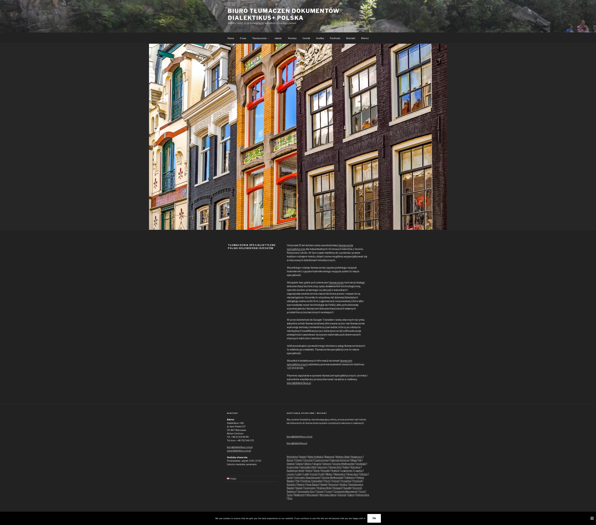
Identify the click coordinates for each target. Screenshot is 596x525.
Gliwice (308, 463)
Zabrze (332, 495)
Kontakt (350, 38)
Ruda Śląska (312, 484)
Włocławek (312, 495)
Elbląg (353, 460)
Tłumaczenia (259, 38)
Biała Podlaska (315, 456)
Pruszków (346, 481)
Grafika (320, 38)
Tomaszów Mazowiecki (345, 491)
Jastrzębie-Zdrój (308, 467)
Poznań (335, 481)
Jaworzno (322, 467)
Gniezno (327, 463)
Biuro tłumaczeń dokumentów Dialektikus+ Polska (284, 14)
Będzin (303, 456)
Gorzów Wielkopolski (343, 463)
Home (231, 38)
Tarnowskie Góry (305, 491)
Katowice (356, 467)
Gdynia (299, 463)
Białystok (329, 456)
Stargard (337, 488)
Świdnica (291, 491)
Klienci (365, 38)
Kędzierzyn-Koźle (295, 470)
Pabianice (350, 477)
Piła (298, 481)
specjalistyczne (296, 249)
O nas (243, 38)
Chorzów (308, 460)
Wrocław (324, 495)
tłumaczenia (346, 245)
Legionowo (347, 470)
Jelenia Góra (335, 467)
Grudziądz (361, 463)
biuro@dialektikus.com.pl (240, 447)
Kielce (309, 470)
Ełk (359, 460)
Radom (301, 484)
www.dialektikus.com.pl (239, 450)
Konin (317, 470)
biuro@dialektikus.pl (299, 383)
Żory (290, 498)
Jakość (278, 38)
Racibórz (291, 484)
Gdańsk (290, 463)
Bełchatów (292, 456)
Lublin (306, 474)
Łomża (314, 474)
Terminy (292, 38)
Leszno (290, 474)
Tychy (290, 495)
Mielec (329, 474)
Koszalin (325, 470)
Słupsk (299, 488)
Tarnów (320, 491)
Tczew (328, 491)
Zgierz (351, 495)
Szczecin (357, 488)
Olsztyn (364, 474)
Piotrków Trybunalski (312, 481)
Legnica (358, 470)
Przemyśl (357, 481)
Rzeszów (333, 484)
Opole (290, 477)
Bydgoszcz (356, 456)
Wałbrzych (299, 495)
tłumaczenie (336, 282)
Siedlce (343, 484)
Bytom (290, 460)
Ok (374, 518)
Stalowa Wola (324, 488)
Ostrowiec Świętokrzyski (307, 477)
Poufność (335, 38)
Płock (327, 481)
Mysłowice (339, 474)
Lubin (299, 474)
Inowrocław (293, 467)
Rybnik (323, 484)
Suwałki (347, 488)
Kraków (335, 470)
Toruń (362, 491)
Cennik (306, 38)
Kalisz (346, 467)
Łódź (321, 474)
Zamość (342, 495)
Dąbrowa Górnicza (339, 460)
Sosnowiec (310, 488)
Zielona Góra (362, 495)
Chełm (298, 460)
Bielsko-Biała (343, 456)
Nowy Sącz (352, 474)
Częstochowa (321, 460)
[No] (592, 518)
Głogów (317, 463)
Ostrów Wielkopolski (332, 477)
